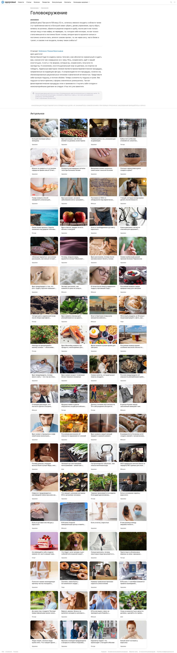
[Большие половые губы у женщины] (44, 132)
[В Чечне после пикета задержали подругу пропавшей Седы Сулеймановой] (103, 280)
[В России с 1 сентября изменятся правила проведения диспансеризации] (133, 575)
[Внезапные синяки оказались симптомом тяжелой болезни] (103, 162)
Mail (3, 651)
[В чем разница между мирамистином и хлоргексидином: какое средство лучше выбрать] (133, 516)
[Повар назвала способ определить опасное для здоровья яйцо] (44, 191)
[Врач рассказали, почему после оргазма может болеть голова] (103, 250)
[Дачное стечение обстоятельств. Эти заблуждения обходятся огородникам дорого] (103, 398)
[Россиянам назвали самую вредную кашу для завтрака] (133, 280)
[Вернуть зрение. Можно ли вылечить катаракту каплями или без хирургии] (74, 605)
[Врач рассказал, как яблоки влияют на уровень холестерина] (74, 132)
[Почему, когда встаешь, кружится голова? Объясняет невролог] (74, 250)
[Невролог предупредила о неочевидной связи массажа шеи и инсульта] (44, 487)
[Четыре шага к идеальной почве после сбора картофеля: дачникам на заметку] (44, 310)
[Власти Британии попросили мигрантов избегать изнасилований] (103, 310)
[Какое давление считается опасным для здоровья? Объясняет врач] (133, 221)
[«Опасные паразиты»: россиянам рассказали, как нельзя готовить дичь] (44, 250)
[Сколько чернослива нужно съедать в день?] (133, 162)
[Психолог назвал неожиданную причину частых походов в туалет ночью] (44, 575)
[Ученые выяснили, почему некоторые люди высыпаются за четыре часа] (103, 546)
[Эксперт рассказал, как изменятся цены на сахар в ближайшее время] (74, 280)
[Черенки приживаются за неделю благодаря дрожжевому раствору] (103, 487)
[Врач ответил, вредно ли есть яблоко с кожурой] (74, 221)
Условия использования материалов (118, 651)
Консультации (34, 8)
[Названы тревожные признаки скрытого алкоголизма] (103, 575)
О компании (9, 651)
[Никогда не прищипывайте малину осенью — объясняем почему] (44, 339)
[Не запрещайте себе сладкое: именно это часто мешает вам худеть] (44, 546)
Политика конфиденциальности (165, 651)
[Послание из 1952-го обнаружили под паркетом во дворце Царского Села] (103, 191)
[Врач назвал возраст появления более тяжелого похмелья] (74, 369)
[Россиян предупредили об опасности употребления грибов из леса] (133, 369)
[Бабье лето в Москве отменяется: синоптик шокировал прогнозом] (133, 132)
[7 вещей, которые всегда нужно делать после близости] (133, 191)
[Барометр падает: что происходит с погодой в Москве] (103, 634)
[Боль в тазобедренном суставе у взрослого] (103, 221)
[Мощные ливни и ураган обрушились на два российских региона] (74, 398)
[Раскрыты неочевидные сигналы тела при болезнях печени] (74, 162)
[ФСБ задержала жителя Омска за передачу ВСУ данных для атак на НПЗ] (133, 457)
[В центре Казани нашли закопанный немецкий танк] (133, 398)
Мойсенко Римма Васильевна (51, 51)
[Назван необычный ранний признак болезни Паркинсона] (133, 250)
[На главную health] (10, 2)
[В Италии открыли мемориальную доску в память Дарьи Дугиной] (74, 516)
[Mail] (2, 2)
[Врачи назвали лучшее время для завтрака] (103, 339)
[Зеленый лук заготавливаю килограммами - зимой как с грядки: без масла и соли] (74, 457)
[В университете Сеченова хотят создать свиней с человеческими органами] (133, 428)
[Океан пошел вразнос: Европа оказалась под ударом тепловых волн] (44, 221)
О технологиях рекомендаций (147, 651)
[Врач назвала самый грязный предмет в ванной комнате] (103, 428)
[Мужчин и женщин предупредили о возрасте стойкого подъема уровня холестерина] (74, 634)
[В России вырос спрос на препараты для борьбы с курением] (103, 605)
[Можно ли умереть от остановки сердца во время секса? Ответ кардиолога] (44, 162)
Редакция (103, 651)
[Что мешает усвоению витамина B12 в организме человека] (74, 487)
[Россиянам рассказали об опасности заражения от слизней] (74, 428)
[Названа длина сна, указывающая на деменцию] (103, 132)
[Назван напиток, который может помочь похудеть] (103, 369)
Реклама (15, 651)
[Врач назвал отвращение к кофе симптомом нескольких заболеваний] (44, 428)
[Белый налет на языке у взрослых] (133, 634)
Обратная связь (133, 651)
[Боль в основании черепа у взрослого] (133, 487)
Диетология (44, 8)
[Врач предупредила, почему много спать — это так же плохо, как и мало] (44, 369)
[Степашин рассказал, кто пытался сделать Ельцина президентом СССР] (44, 398)
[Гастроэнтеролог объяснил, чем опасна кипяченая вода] (103, 457)
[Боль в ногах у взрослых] (103, 516)
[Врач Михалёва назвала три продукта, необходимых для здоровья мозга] (74, 339)
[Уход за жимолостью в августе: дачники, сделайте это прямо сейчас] (133, 605)
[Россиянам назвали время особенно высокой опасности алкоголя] (133, 339)
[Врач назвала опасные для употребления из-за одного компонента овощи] (74, 310)
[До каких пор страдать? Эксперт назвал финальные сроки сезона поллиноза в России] (44, 605)
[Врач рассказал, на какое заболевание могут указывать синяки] (74, 191)
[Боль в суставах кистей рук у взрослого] (44, 516)
